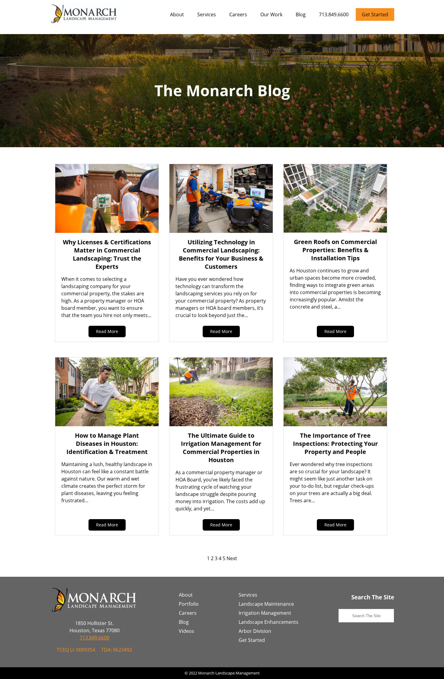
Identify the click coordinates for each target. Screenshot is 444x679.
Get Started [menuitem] (252, 640)
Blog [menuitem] (184, 622)
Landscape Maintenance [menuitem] (266, 604)
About (177, 14)
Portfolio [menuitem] (189, 604)
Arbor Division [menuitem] (255, 631)
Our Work (271, 14)
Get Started (375, 14)
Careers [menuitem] (188, 613)
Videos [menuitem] (186, 631)
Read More (107, 331)
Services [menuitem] (248, 595)
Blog (301, 14)
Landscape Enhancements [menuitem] (268, 622)
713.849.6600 (334, 14)
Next (232, 558)
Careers (238, 14)
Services (206, 14)
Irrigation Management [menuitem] (265, 613)
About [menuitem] (186, 595)
